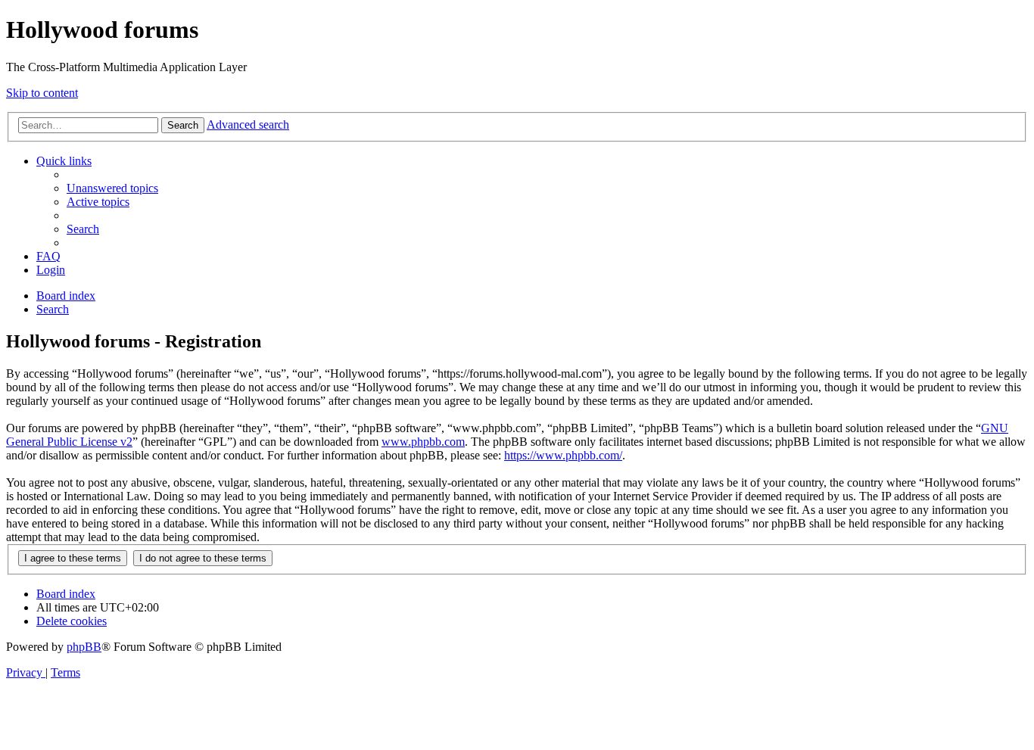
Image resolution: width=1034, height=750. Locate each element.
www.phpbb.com (423, 441)
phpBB (84, 646)
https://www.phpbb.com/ (563, 455)
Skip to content (42, 92)
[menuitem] (112, 188)
